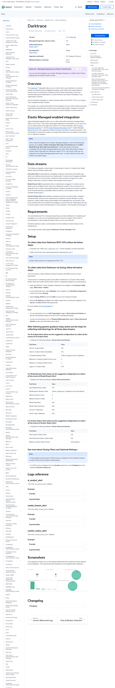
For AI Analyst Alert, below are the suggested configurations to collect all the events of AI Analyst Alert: (57, 335)
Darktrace (34, 88)
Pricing (56, 7)
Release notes (89, 14)
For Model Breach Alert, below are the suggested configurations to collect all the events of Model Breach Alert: (56, 375)
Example (31, 489)
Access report (35, 1)
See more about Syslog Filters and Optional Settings (101, 88)
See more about (35, 449)
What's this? (33, 47)
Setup (32, 236)
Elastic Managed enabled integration (54, 117)
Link (69, 252)
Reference (110, 14)
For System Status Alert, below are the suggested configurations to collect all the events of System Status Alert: (56, 421)
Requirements (37, 211)
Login (112, 1)
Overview (34, 83)
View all (72, 37)
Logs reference (38, 474)
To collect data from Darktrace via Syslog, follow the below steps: (55, 268)
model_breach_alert (37, 505)
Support (102, 1)
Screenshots (36, 557)
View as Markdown (96, 24)
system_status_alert (37, 530)
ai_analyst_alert (35, 480)
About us (90, 1)
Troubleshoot (100, 14)
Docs (61, 7)
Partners (96, 1)
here (69, 180)
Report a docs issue (96, 26)
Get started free (100, 36)
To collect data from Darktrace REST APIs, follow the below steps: (55, 243)
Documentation (46, 306)
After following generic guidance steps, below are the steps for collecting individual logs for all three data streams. (57, 328)
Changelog (35, 600)
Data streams (37, 164)
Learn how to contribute (97, 29)
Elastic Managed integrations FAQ (60, 128)
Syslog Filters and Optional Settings (60, 449)
